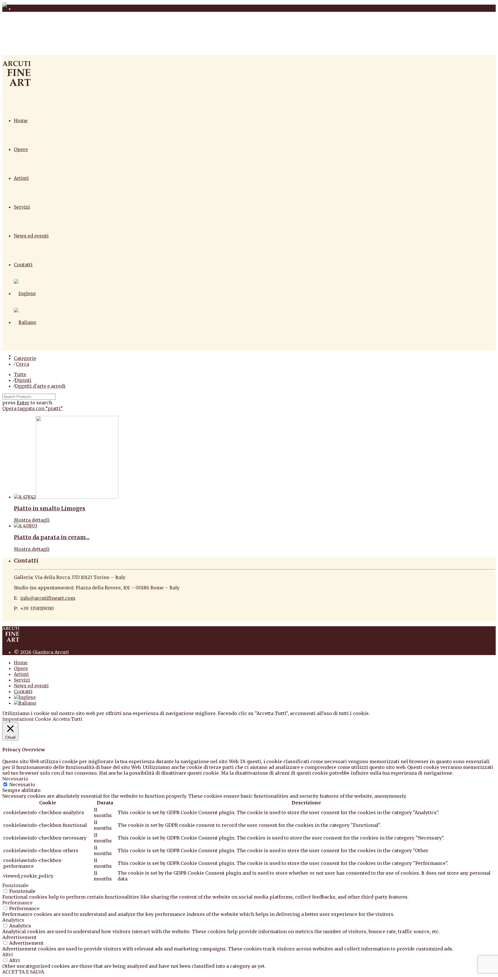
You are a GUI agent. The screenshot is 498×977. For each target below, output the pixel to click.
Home (21, 120)
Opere (21, 149)
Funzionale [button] (15, 885)
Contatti (23, 264)
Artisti (21, 178)
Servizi (22, 207)
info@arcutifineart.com (47, 598)
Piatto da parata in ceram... (52, 537)
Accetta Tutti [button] (67, 719)
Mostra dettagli (32, 520)
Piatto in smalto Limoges (49, 508)
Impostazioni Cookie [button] (26, 719)
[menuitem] (25, 293)
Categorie (25, 358)
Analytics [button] (13, 920)
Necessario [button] (15, 779)
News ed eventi (31, 236)
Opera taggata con (32, 408)
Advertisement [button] (19, 937)
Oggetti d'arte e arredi (40, 386)
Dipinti (23, 380)
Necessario (22, 784)
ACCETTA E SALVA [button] (23, 972)
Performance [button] (17, 903)
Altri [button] (7, 954)
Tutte (20, 374)
